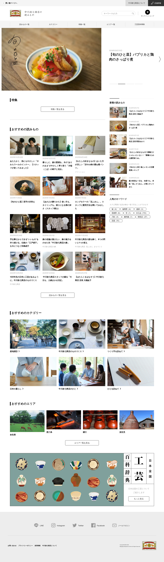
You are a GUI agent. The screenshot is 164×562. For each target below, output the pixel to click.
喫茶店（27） (143, 217)
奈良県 (13, 434)
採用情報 (37, 545)
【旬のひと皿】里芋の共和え (22, 201)
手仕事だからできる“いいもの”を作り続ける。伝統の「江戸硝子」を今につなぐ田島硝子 (24, 242)
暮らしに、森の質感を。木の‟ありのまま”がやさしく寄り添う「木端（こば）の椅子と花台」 (57, 165)
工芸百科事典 (140, 24)
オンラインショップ (147, 16)
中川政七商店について (136, 3)
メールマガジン (124, 526)
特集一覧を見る (57, 109)
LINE (42, 526)
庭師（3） (140, 209)
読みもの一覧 (24, 24)
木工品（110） (141, 213)
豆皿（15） (116, 221)
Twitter (81, 526)
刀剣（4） (115, 217)
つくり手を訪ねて (115, 351)
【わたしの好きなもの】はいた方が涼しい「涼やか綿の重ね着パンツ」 (89, 164)
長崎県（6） (116, 213)
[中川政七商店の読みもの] (26, 13)
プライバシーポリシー (25, 545)
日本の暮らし (15, 389)
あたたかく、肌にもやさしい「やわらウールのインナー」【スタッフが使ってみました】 (24, 164)
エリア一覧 (111, 24)
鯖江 (85, 432)
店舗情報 (157, 3)
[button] (4, 59)
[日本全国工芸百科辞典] (82, 479)
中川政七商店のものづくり (70, 351)
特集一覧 (82, 24)
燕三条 (49, 432)
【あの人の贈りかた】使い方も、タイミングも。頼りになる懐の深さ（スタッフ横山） (57, 205)
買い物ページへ (11, 3)
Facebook (101, 526)
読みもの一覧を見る (57, 295)
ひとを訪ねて (113, 389)
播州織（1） (128, 217)
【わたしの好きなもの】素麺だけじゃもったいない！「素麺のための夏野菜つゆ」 (141, 155)
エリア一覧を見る (82, 443)
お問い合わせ (12, 545)
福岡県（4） (127, 209)
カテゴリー (53, 24)
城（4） (115, 209)
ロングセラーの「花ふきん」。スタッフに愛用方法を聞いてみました (89, 205)
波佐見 (122, 432)
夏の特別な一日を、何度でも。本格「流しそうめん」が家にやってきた (141, 184)
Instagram (61, 526)
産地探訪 (14, 351)
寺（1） (129, 213)
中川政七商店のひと (67, 389)
